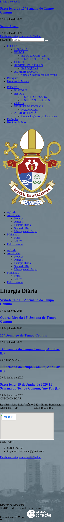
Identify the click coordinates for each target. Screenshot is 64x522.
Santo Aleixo (9, 26)
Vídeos (18, 240)
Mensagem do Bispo (25, 231)
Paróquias (12, 78)
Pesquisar (5, 39)
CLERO (19, 61)
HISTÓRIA (21, 49)
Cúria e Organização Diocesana (39, 74)
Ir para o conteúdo (10, 1)
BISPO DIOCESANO (34, 55)
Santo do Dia (21, 228)
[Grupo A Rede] (38, 517)
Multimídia (13, 234)
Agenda (11, 212)
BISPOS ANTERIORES (35, 58)
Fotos (17, 237)
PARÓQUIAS (29, 68)
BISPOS (19, 52)
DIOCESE (13, 45)
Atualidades (13, 215)
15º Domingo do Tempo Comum (23, 335)
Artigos (18, 221)
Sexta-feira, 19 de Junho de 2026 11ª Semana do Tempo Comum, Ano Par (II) (30, 386)
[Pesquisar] (46, 40)
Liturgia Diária (22, 224)
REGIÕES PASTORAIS (28, 65)
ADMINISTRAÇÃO (26, 71)
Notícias (18, 218)
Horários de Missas (18, 81)
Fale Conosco (15, 244)
